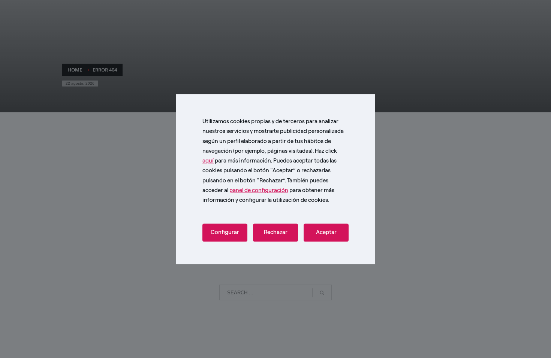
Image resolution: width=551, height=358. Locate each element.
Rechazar (275, 232)
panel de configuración (258, 190)
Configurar (225, 232)
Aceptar (326, 232)
